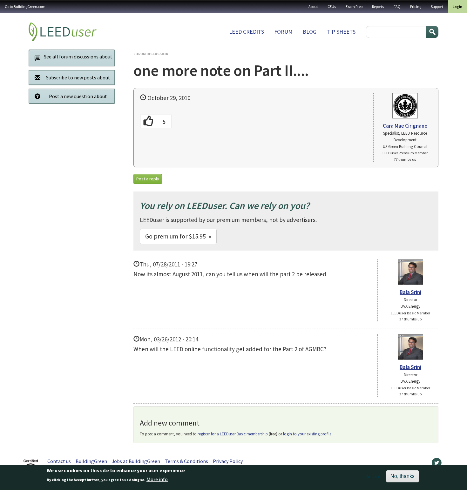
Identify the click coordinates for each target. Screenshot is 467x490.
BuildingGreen (91, 461)
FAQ (397, 6)
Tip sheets (341, 31)
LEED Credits (246, 31)
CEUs (332, 6)
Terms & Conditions (186, 461)
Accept (373, 476)
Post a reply (147, 179)
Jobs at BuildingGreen (136, 461)
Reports (378, 6)
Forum (283, 31)
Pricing (415, 6)
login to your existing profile (307, 434)
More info (157, 479)
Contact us (59, 461)
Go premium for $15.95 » (178, 236)
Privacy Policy (228, 461)
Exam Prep (354, 6)
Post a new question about (78, 96)
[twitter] (437, 464)
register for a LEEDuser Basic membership (233, 434)
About (313, 6)
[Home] (63, 31)
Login (457, 6)
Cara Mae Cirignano (405, 125)
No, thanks (402, 476)
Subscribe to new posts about (78, 77)
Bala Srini (410, 292)
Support (437, 6)
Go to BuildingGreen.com (25, 6)
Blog (309, 31)
